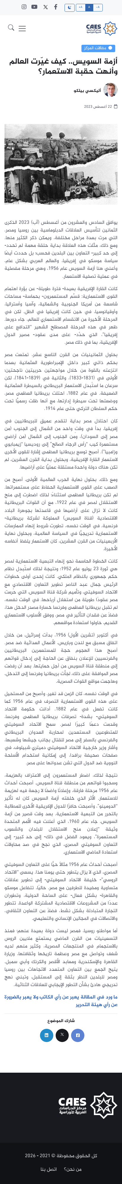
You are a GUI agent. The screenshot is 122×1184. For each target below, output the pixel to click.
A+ (80, 7)
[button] (11, 28)
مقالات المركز (95, 48)
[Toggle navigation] (22, 28)
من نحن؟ (72, 1169)
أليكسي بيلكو (87, 91)
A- (97, 7)
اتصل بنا (49, 1169)
